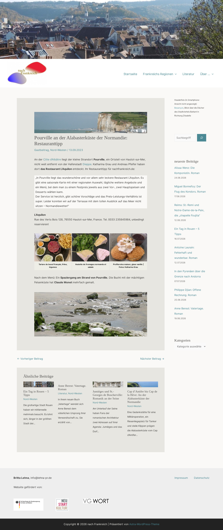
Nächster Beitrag (152, 358)
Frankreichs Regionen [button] (158, 74)
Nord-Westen (58, 150)
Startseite (130, 74)
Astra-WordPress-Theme (144, 524)
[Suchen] (201, 137)
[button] (175, 74)
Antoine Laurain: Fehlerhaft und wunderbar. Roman (185, 252)
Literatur (188, 74)
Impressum (181, 477)
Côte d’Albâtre (52, 159)
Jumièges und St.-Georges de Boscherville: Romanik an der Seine (108, 395)
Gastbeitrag (41, 150)
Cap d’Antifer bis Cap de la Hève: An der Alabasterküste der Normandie (142, 397)
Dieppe (87, 164)
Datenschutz (201, 477)
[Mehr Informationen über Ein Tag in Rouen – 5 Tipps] (38, 384)
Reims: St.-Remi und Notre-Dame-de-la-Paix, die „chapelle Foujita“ (189, 210)
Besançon (178, 108)
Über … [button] (205, 74)
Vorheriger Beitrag (30, 358)
